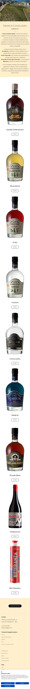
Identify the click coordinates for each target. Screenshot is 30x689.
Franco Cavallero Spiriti (7, 644)
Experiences (4, 653)
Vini (2, 642)
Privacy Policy (5, 658)
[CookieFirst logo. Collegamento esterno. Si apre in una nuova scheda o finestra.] (1, 672)
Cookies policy (5, 660)
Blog (2, 655)
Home (3, 634)
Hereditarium (4, 651)
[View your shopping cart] (25, 4)
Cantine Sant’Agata (6, 637)
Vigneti (3, 639)
